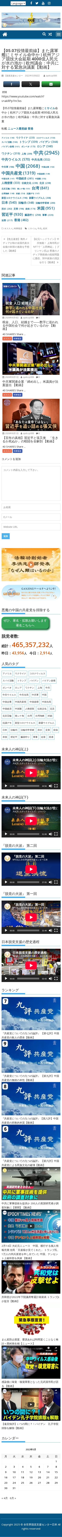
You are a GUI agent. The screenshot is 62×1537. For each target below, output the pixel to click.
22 (56, 1477)
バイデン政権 (11, 146)
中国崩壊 (43, 173)
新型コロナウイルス (15, 197)
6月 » (13, 1498)
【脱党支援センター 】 (22, 75)
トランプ (28, 142)
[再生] (6, 786)
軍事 (47, 214)
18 (22, 1477)
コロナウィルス (45, 137)
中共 (46, 152)
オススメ (8, 228)
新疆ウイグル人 (40, 197)
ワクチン (11, 153)
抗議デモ (33, 193)
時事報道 (18, 228)
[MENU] (58, 34)
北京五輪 (9, 188)
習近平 (12, 214)
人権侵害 (11, 183)
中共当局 (41, 159)
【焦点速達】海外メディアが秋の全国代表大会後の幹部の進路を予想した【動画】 (16, 244)
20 (39, 1477)
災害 (19, 208)
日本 (9, 202)
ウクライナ (25, 137)
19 (31, 1477)
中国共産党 (18, 173)
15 (56, 1472)
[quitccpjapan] (4, 33)
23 (5, 1482)
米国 (46, 208)
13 (39, 1472)
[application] (31, 772)
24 (14, 1482)
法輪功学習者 (45, 202)
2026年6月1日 (12, 377)
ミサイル (49, 108)
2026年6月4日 (12, 317)
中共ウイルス (16, 159)
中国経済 (25, 178)
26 (31, 1482)
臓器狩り (33, 214)
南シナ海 (23, 188)
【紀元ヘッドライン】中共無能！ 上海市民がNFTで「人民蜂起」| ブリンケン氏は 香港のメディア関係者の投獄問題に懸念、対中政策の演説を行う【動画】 (46, 250)
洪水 (7, 208)
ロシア (45, 146)
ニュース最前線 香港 (20, 128)
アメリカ (8, 138)
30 (5, 1488)
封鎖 (20, 193)
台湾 (40, 187)
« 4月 (5, 1498)
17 (14, 1477)
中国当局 (8, 178)
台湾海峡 (8, 193)
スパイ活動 (10, 142)
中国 (28, 166)
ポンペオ (28, 146)
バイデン (48, 142)
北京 (45, 183)
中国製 (40, 178)
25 (22, 1482)
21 (47, 1477)
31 (14, 1488)
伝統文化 (30, 183)
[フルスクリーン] (56, 786)
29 (56, 1482)
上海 (27, 153)
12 (31, 1472)
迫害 (7, 220)
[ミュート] (50, 786)
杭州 (45, 228)
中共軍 (8, 166)
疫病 (30, 208)
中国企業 (48, 167)
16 (5, 1477)
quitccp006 (28, 317)
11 (22, 1472)
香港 (21, 220)
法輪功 (26, 203)
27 (39, 1482)
